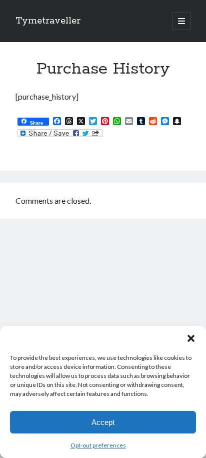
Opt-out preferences (98, 445)
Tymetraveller (48, 21)
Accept (103, 422)
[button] (191, 338)
